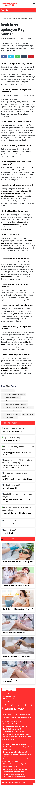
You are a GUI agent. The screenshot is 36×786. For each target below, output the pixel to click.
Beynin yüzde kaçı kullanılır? (12, 729)
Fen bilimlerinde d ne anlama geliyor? (14, 776)
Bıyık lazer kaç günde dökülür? (11, 414)
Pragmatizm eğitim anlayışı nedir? (13, 771)
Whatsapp (18, 56)
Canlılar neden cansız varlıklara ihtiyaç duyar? (17, 747)
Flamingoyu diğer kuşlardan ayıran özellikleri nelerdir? (17, 718)
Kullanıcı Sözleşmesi (9, 696)
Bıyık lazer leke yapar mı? (9, 417)
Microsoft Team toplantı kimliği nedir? (15, 764)
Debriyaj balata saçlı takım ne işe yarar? (15, 769)
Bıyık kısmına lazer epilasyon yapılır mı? (13, 394)
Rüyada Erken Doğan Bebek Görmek (14, 724)
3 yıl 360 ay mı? (8, 749)
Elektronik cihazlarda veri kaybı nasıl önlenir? (17, 752)
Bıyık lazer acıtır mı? (8, 391)
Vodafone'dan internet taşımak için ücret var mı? (18, 714)
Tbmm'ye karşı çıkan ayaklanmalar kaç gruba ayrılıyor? (17, 755)
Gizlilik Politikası (7, 694)
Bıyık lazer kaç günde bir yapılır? (11, 411)
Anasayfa (4, 10)
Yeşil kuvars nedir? (9, 742)
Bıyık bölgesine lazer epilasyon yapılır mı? (14, 401)
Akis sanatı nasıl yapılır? (10, 766)
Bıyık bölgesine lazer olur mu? (11, 397)
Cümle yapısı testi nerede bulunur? (14, 731)
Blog (10, 18)
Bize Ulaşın (6, 701)
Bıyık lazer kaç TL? (28, 414)
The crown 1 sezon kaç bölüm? (13, 721)
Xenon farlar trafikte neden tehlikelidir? (15, 759)
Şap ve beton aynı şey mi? (11, 761)
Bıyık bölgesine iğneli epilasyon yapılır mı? (14, 404)
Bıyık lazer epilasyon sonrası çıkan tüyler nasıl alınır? (17, 407)
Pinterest (31, 56)
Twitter (11, 56)
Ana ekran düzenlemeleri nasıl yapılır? (15, 744)
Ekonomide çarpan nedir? (11, 739)
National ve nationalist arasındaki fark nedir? (17, 736)
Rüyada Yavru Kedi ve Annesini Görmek (15, 726)
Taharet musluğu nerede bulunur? (14, 774)
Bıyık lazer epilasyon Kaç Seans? (22, 18)
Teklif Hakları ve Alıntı (9, 699)
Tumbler (24, 56)
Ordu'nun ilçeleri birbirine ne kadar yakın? (16, 734)
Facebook (4, 56)
